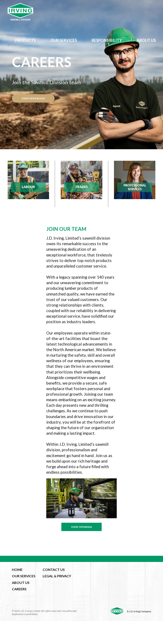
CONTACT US (54, 569)
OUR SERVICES (23, 576)
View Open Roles (33, 98)
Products (25, 40)
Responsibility (107, 40)
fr (124, 56)
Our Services (64, 40)
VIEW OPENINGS (81, 526)
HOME (17, 569)
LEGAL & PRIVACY (57, 576)
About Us (146, 40)
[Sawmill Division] (81, 11)
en (116, 56)
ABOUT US (21, 582)
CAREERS (19, 589)
